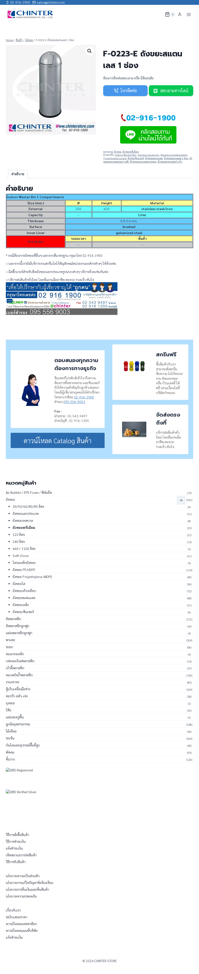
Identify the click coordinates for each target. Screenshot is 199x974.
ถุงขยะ (10, 703)
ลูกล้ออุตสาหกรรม (18, 724)
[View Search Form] (158, 14)
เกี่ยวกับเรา (13, 910)
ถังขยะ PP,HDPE (24, 569)
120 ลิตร (19, 534)
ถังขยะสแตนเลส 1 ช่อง (176, 158)
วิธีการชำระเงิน (16, 841)
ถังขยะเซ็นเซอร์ (23, 611)
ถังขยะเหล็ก (21, 604)
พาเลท (10, 640)
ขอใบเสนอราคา (16, 917)
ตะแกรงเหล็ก (15, 654)
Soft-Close (21, 555)
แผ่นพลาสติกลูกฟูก (19, 633)
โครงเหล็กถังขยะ (24, 562)
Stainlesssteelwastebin (173, 154)
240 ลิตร (19, 541)
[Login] (180, 14)
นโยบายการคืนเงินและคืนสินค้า (27, 889)
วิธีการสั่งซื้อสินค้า (17, 834)
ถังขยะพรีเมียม (131, 151)
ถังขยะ (117, 151)
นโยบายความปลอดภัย (21, 896)
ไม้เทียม (11, 731)
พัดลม (10, 752)
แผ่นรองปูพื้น (15, 717)
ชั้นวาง (10, 759)
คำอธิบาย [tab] (17, 174)
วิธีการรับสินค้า (15, 862)
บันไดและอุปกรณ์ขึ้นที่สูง (23, 745)
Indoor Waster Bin (125, 154)
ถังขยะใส (19, 583)
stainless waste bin (148, 154)
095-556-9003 (74, 401)
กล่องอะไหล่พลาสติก (20, 661)
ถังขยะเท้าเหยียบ (24, 590)
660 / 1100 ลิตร (24, 548)
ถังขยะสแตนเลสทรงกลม (143, 161)
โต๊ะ (8, 710)
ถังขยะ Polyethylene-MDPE (32, 576)
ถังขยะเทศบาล (23, 520)
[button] (89, 51)
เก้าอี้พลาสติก (15, 668)
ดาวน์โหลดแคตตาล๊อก (21, 923)
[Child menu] (181, 500)
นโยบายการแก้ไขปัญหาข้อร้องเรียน (29, 882)
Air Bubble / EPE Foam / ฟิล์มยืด (29, 492)
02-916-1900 (84, 397)
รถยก (9, 647)
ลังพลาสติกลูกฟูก (17, 626)
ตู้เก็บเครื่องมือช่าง (18, 689)
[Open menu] (188, 14)
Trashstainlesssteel (114, 158)
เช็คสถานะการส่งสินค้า (21, 855)
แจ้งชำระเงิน (14, 848)
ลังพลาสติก (13, 618)
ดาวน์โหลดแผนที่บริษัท (22, 930)
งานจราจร (12, 682)
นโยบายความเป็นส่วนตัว (23, 876)
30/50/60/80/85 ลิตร (28, 506)
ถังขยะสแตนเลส (154, 158)
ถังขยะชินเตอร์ (136, 158)
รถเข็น (10, 738)
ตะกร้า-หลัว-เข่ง (17, 696)
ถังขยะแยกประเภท (26, 513)
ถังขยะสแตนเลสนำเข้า (170, 161)
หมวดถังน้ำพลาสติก (19, 675)
